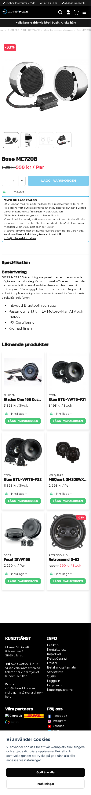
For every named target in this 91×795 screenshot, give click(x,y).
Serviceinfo (55, 672)
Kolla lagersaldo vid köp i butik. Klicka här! (45, 22)
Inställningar (45, 783)
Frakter (52, 663)
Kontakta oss (56, 650)
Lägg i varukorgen (23, 421)
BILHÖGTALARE (31, 30)
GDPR (52, 676)
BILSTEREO (13, 30)
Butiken (53, 645)
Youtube (59, 726)
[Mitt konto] (68, 12)
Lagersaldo (55, 685)
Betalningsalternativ (62, 667)
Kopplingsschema (60, 690)
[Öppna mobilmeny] (84, 12)
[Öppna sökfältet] (60, 12)
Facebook (60, 715)
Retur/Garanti (57, 658)
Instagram (59, 720)
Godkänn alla (45, 772)
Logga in (53, 681)
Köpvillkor (54, 654)
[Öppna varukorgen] (76, 12)
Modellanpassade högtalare (58, 30)
